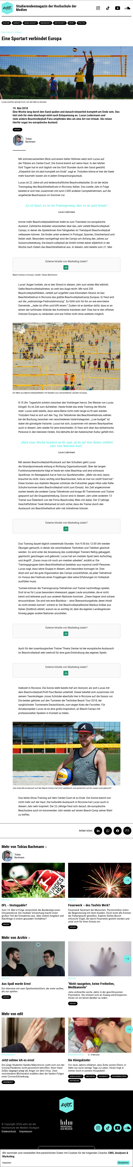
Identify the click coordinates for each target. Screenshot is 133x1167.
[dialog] (66, 1158)
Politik (81, 23)
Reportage (74, 1081)
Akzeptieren (123, 1162)
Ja (65, 267)
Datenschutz (9, 1131)
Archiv (17, 129)
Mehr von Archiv (14, 937)
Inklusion (90, 1076)
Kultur (6, 23)
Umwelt (16, 23)
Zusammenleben (119, 1076)
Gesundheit (46, 23)
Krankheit (103, 1076)
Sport (71, 23)
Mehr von (23, 846)
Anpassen (6, 1162)
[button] (6, 880)
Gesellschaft (30, 23)
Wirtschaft (60, 23)
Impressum (25, 1131)
